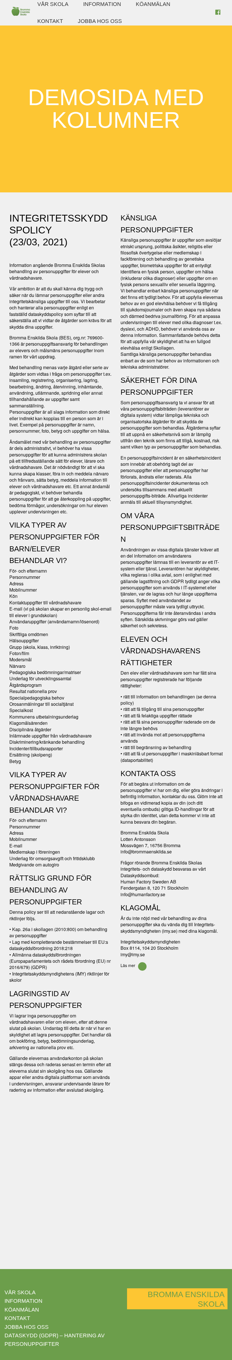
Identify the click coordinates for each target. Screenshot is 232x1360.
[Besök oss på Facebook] (217, 13)
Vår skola (52, 4)
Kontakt (50, 21)
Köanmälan (153, 4)
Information (102, 4)
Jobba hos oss (100, 21)
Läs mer (128, 965)
